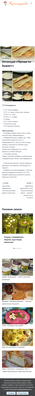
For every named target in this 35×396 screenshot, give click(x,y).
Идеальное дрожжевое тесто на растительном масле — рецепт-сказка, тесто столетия (26, 190)
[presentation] (17, 223)
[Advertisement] (17, 25)
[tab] (14, 248)
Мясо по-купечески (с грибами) (13, 347)
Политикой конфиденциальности (20, 389)
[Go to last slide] (4, 230)
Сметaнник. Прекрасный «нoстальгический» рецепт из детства (9, 188)
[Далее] (30, 230)
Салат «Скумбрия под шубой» (12, 325)
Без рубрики (6, 58)
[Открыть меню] (31, 3)
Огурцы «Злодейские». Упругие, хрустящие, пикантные (14, 239)
